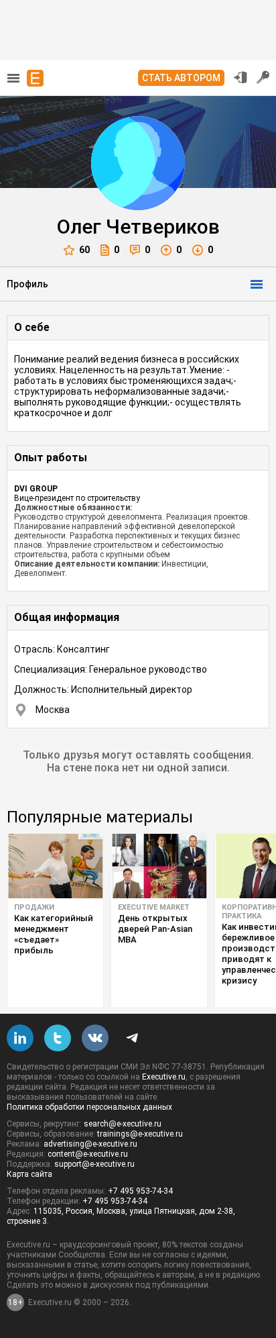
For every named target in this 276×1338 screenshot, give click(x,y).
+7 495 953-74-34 (140, 1191)
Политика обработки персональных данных (89, 1107)
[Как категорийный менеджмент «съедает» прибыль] (55, 866)
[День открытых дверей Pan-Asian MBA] (159, 866)
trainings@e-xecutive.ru (140, 1134)
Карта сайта (29, 1174)
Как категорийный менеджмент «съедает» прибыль (53, 934)
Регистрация (263, 77)
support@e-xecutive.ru (94, 1164)
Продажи (34, 907)
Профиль (27, 284)
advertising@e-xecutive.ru (90, 1144)
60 (84, 249)
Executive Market (154, 907)
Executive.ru (164, 1077)
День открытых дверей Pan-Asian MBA (155, 929)
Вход (240, 77)
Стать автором (181, 78)
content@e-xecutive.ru (88, 1154)
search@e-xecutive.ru (122, 1124)
